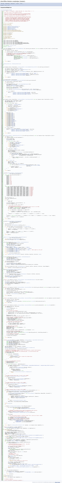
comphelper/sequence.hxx (11, 29)
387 (2, 256)
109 (2, 80)
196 (2, 135)
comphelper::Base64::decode (11, 263)
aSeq (14, 275)
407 (2, 269)
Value (16, 144)
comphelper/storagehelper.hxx (12, 27)
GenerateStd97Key (15, 293)
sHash (13, 89)
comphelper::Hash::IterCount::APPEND (29, 89)
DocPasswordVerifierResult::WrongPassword (26, 347)
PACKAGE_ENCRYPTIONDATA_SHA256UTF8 (28, 408)
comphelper (2, 5)
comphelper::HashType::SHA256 (15, 249)
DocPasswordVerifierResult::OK (19, 379)
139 (2, 99)
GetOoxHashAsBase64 (18, 89)
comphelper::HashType (9, 246)
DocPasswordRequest (30, 393)
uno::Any (8, 139)
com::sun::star (13, 45)
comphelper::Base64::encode (11, 85)
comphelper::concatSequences (17, 411)
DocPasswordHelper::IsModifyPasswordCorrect (13, 135)
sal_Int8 (9, 239)
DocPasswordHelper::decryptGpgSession (12, 427)
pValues (17, 442)
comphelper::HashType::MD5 (14, 251)
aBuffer (13, 84)
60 (2, 48)
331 (2, 221)
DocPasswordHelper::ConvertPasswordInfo (25, 99)
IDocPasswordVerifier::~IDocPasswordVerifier (11, 63)
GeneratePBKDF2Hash (19, 48)
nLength (27, 282)
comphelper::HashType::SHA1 (15, 250)
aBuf (11, 275)
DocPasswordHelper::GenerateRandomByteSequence (26, 279)
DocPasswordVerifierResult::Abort (19, 400)
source (6, 5)
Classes (17, 3)
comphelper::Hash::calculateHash (14, 254)
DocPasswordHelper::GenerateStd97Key (24, 287)
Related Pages (7, 3)
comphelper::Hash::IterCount (11, 244)
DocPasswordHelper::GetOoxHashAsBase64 (14, 269)
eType (14, 246)
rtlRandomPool (7, 282)
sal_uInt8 (23, 55)
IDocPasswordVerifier (10, 340)
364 (2, 242)
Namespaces (13, 3)
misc (8, 5)
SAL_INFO (9, 465)
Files (21, 3)
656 (2, 427)
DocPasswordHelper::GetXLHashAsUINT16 (15, 221)
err (7, 434)
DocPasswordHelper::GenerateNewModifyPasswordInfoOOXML (13, 80)
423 (2, 279)
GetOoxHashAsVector (21, 266)
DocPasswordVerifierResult (10, 347)
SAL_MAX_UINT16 (27, 226)
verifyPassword (20, 367)
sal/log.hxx (9, 33)
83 (2, 63)
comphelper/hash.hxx (11, 28)
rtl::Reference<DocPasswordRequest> (14, 393)
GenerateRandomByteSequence (23, 69)
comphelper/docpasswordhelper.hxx (13, 26)
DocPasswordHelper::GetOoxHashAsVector (21, 242)
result (11, 455)
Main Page (2, 3)
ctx (18, 432)
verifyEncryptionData (20, 378)
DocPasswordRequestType (10, 343)
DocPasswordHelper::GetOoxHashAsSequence (22, 256)
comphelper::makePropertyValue (16, 73)
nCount (25, 51)
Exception (9, 403)
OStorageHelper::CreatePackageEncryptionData (21, 412)
